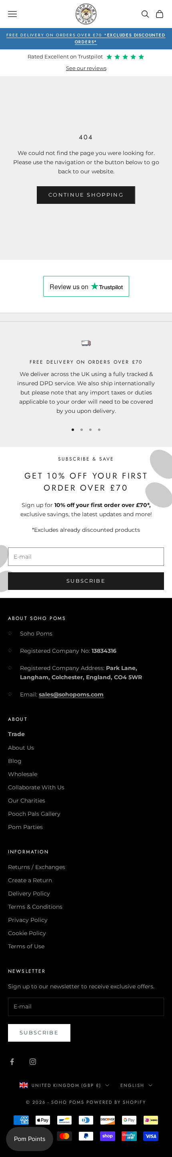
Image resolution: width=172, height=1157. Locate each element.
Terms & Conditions (35, 906)
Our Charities (26, 800)
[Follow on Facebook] (12, 1062)
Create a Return (30, 880)
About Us (21, 747)
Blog (15, 761)
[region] (86, 377)
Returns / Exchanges (36, 867)
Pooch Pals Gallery (34, 813)
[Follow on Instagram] (33, 1062)
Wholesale (22, 774)
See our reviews (86, 68)
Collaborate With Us (36, 787)
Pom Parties (25, 827)
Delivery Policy (29, 893)
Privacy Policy (28, 920)
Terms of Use (26, 946)
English (132, 1085)
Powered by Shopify (116, 1102)
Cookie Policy (27, 933)
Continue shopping (86, 194)
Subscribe (86, 580)
